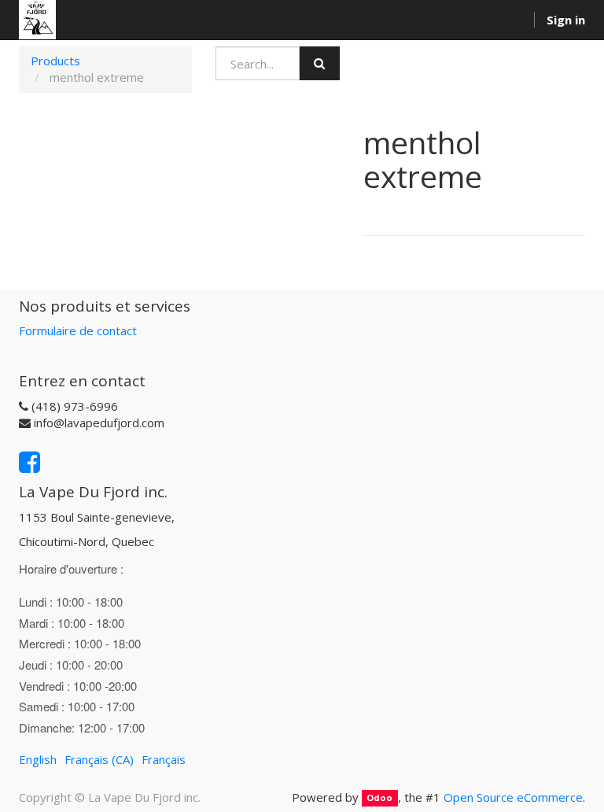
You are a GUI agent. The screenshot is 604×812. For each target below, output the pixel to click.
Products (55, 60)
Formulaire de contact (78, 330)
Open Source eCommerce (513, 797)
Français (164, 759)
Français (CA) (99, 759)
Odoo (379, 798)
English (38, 759)
